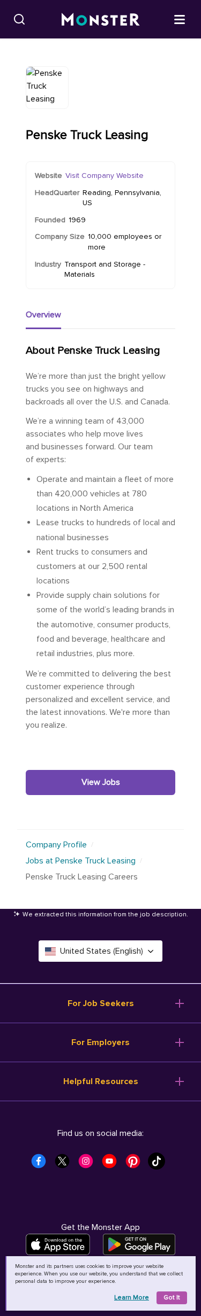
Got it (171, 1298)
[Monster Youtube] (112, 1164)
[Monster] (101, 19)
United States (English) (101, 951)
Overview (43, 314)
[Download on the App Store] (57, 1244)
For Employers (100, 1042)
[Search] (19, 19)
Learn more (131, 1298)
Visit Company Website (104, 175)
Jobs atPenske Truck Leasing (81, 860)
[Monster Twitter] (65, 1164)
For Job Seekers (101, 1003)
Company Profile (56, 844)
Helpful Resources (100, 1081)
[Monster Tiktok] (160, 1164)
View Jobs (100, 782)
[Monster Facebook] (42, 1164)
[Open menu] (179, 18)
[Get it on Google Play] (139, 1244)
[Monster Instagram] (89, 1164)
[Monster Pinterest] (136, 1164)
